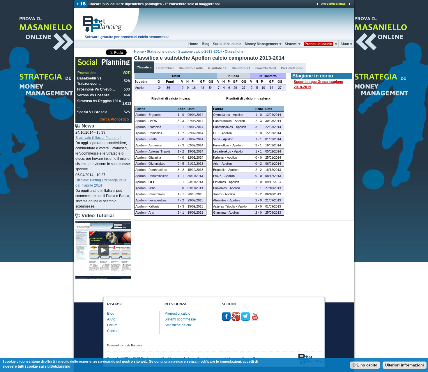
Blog (205, 44)
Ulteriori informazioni (404, 365)
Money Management (261, 44)
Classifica (144, 67)
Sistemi (291, 44)
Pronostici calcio (177, 313)
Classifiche (234, 51)
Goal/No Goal (265, 68)
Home (193, 44)
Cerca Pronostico (114, 119)
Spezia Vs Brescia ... (94, 112)
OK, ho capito (365, 365)
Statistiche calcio (227, 44)
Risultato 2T (241, 68)
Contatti (113, 331)
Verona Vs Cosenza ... (95, 95)
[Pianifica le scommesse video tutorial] (103, 278)
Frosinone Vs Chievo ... (96, 89)
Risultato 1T (217, 68)
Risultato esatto (191, 68)
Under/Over (165, 68)
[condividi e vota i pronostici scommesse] (103, 65)
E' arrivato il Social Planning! (98, 138)
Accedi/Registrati (333, 3)
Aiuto (344, 44)
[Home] (106, 24)
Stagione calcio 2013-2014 (200, 51)
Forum (112, 325)
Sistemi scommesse (180, 319)
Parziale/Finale (292, 68)
